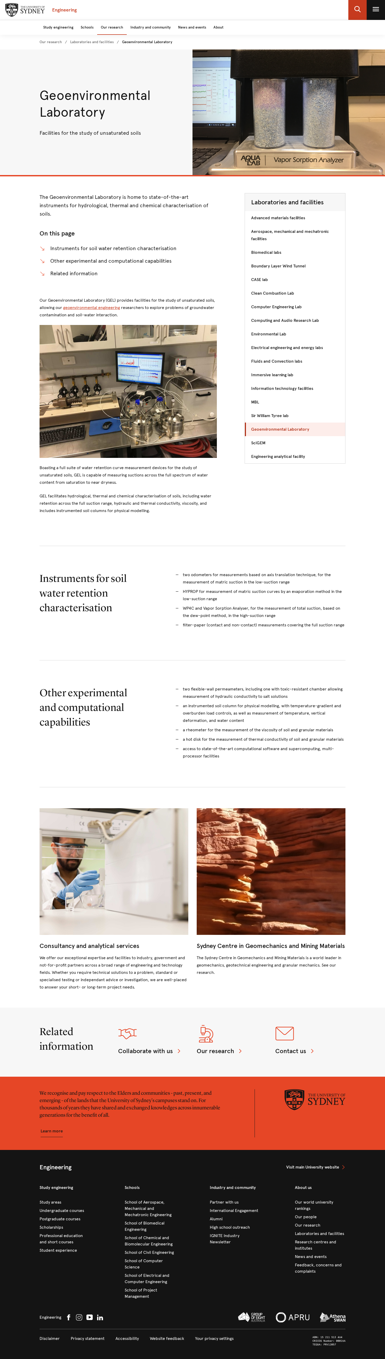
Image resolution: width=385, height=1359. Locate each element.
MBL (255, 402)
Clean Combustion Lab (272, 293)
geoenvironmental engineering (91, 307)
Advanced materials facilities (278, 217)
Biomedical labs (266, 252)
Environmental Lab (268, 334)
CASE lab (259, 279)
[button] (357, 10)
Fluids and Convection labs (276, 361)
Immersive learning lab (272, 374)
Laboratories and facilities (287, 202)
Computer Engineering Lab (276, 306)
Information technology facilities (282, 388)
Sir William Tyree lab (270, 415)
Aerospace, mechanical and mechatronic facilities (290, 235)
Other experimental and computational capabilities (111, 261)
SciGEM (258, 442)
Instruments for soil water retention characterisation (113, 248)
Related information (74, 273)
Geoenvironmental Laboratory (280, 429)
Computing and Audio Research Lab (285, 320)
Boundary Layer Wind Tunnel (278, 265)
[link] (51, 42)
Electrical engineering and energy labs (287, 347)
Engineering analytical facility (278, 456)
